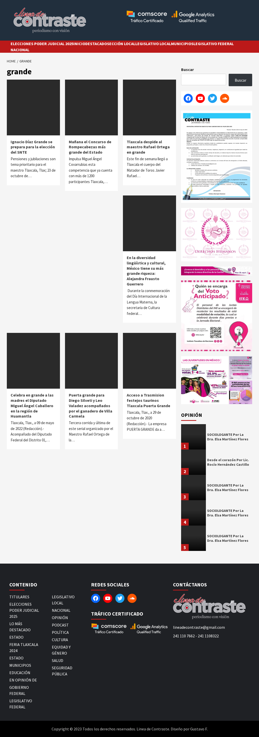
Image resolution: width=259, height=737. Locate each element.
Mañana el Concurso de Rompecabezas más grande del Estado (90, 147)
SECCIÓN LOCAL (121, 43)
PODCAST (60, 624)
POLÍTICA (60, 632)
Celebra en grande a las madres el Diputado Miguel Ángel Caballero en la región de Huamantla (32, 405)
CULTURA (60, 639)
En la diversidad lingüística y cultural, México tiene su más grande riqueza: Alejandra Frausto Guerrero (146, 270)
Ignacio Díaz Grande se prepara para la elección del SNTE (33, 147)
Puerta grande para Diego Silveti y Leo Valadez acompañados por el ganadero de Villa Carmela (90, 405)
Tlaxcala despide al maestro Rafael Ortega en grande (148, 147)
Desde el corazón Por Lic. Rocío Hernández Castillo (228, 462)
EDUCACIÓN (19, 672)
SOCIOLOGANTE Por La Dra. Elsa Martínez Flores (227, 436)
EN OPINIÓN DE (23, 679)
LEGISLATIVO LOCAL (153, 43)
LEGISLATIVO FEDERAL (213, 43)
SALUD (57, 660)
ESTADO (16, 637)
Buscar (187, 69)
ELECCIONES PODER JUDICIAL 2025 (42, 43)
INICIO (79, 43)
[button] (204, 380)
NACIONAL (20, 49)
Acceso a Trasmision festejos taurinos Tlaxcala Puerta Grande (148, 400)
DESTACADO (96, 43)
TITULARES (19, 596)
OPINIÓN (60, 617)
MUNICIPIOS (182, 43)
